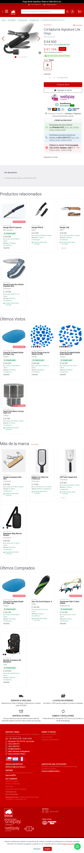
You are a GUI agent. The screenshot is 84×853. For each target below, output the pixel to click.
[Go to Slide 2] (17, 57)
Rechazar (37, 849)
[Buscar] (67, 11)
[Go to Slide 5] (24, 57)
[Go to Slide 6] (26, 57)
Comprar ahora (63, 84)
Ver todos (34, 444)
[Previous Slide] (3, 38)
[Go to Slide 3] (20, 57)
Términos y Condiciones (12, 784)
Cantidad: (47, 74)
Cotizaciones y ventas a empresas (16, 789)
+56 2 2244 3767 (36, 4)
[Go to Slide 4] (22, 57)
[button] (21, 38)
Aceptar (47, 849)
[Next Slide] (39, 38)
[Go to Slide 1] (15, 57)
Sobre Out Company (11, 781)
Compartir (78, 25)
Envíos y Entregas (46, 737)
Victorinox (48, 25)
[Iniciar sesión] (72, 11)
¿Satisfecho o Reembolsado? (50, 740)
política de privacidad (69, 844)
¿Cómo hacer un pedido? (48, 734)
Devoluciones (9, 786)
